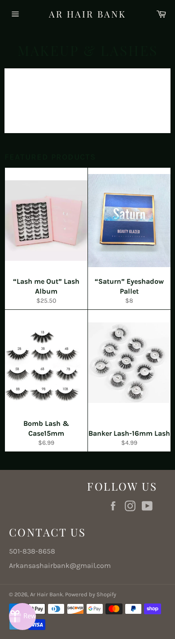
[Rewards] (22, 616)
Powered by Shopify (90, 594)
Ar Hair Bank (87, 14)
